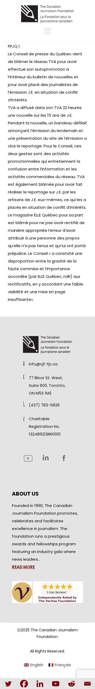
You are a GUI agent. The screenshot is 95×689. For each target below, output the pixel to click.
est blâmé (18, 222)
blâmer (21, 61)
